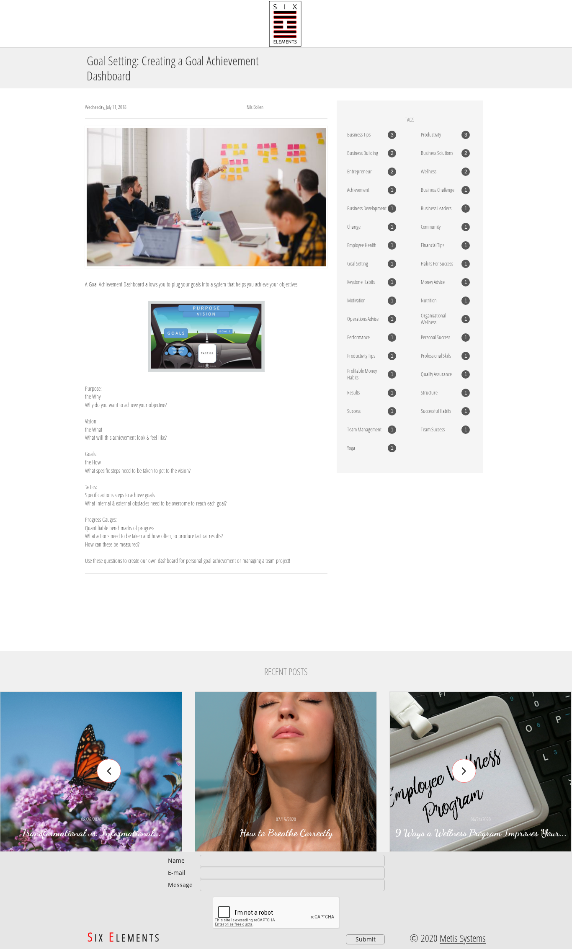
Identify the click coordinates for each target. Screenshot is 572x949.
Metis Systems (463, 938)
